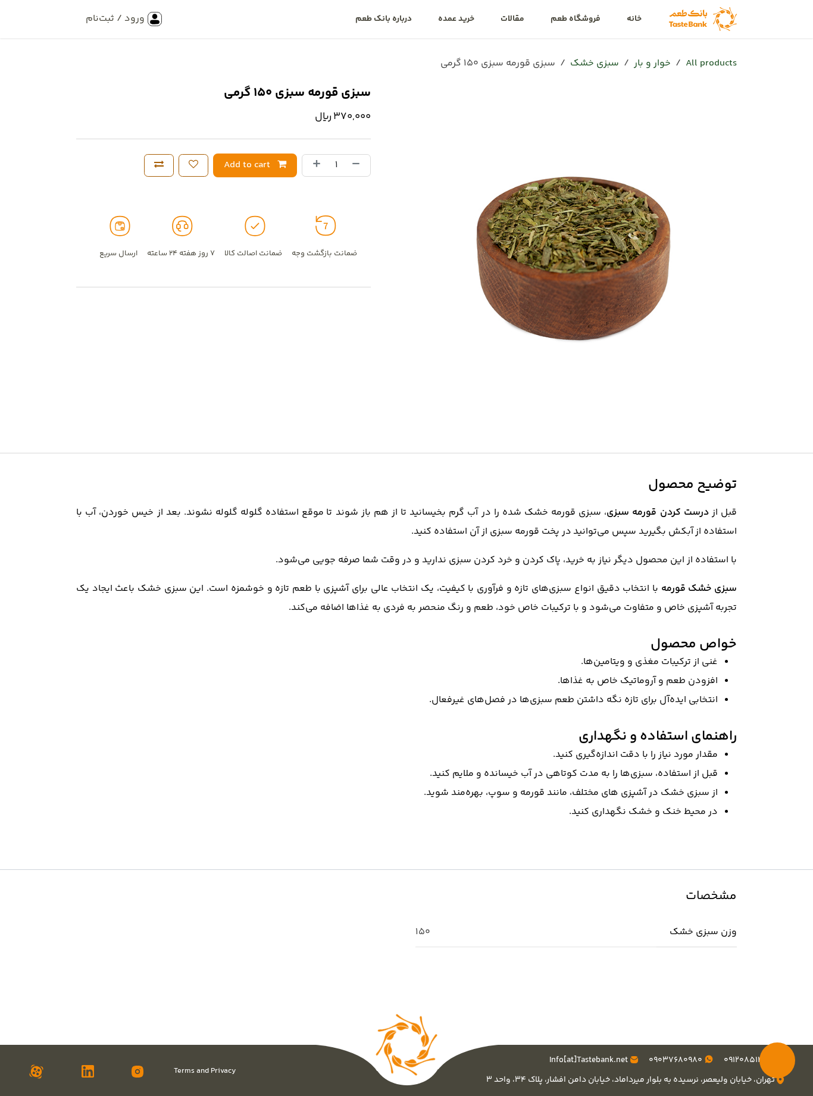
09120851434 (748, 1060)
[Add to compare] (159, 165)
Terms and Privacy (205, 1071)
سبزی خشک (594, 63)
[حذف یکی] (358, 165)
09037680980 (674, 1060)
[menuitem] (634, 19)
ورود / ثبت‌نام (115, 18)
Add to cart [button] (248, 165)
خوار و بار (652, 63)
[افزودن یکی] (314, 165)
